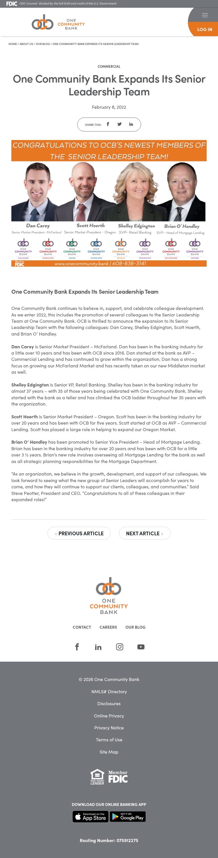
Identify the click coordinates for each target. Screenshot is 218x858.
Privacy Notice (109, 727)
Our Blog (43, 44)
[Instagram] (119, 646)
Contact (82, 627)
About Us (26, 44)
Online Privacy (109, 715)
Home (13, 44)
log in (204, 29)
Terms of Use (109, 739)
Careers (108, 627)
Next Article (143, 533)
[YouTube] (141, 646)
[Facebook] (77, 646)
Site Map (109, 751)
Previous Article (80, 533)
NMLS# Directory (109, 691)
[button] (205, 15)
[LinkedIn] (98, 646)
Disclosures (109, 703)
